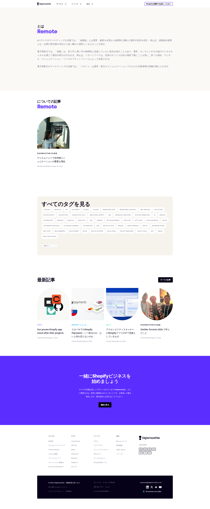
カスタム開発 (52, 454)
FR (145, 449)
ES (154, 449)
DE (149, 449)
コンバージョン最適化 (55, 462)
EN (141, 449)
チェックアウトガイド (101, 450)
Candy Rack (75, 441)
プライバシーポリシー (55, 491)
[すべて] (74, 467)
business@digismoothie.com (151, 482)
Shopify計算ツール (100, 462)
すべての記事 (165, 280)
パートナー (120, 454)
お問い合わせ (120, 450)
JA (141, 453)
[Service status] (152, 491)
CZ (150, 453)
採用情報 (119, 445)
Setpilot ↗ (74, 462)
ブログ (96, 441)
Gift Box (74, 445)
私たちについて (121, 441)
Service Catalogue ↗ (56, 467)
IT (145, 453)
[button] (61, 4)
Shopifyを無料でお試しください (158, 4)
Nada (73, 450)
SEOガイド (97, 454)
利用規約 (69, 491)
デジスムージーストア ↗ (56, 445)
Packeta (74, 458)
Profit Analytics (54, 450)
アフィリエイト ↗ (54, 458)
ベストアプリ (98, 445)
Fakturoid (74, 454)
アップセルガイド (100, 458)
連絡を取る (105, 405)
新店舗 (50, 441)
